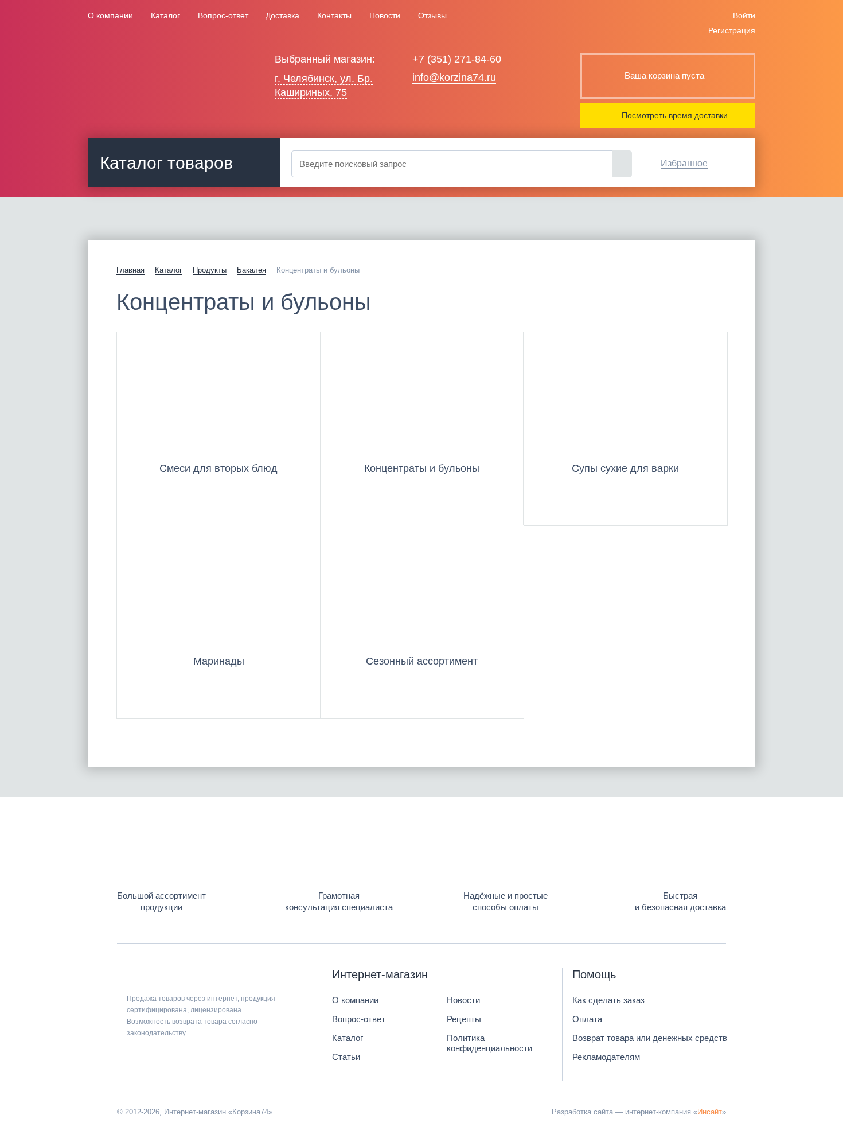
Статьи (346, 1057)
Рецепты (464, 1019)
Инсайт (709, 1112)
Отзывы (432, 15)
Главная (130, 270)
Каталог (165, 15)
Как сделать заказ (608, 1000)
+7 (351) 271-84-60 (456, 59)
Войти (744, 15)
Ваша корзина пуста (664, 75)
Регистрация (731, 30)
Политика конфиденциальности (489, 1043)
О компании (110, 15)
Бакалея (251, 270)
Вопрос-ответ (223, 15)
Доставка (282, 15)
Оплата (587, 1019)
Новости (384, 15)
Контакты (334, 15)
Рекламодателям (606, 1057)
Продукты (210, 270)
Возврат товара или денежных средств (649, 1038)
